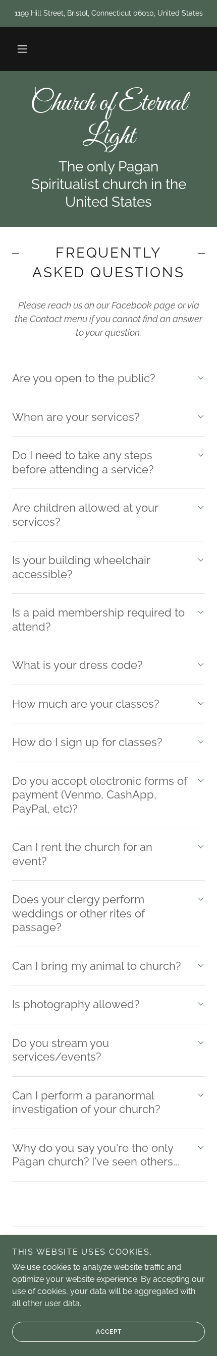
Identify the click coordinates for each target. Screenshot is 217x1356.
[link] (108, 120)
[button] (22, 49)
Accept (109, 1331)
